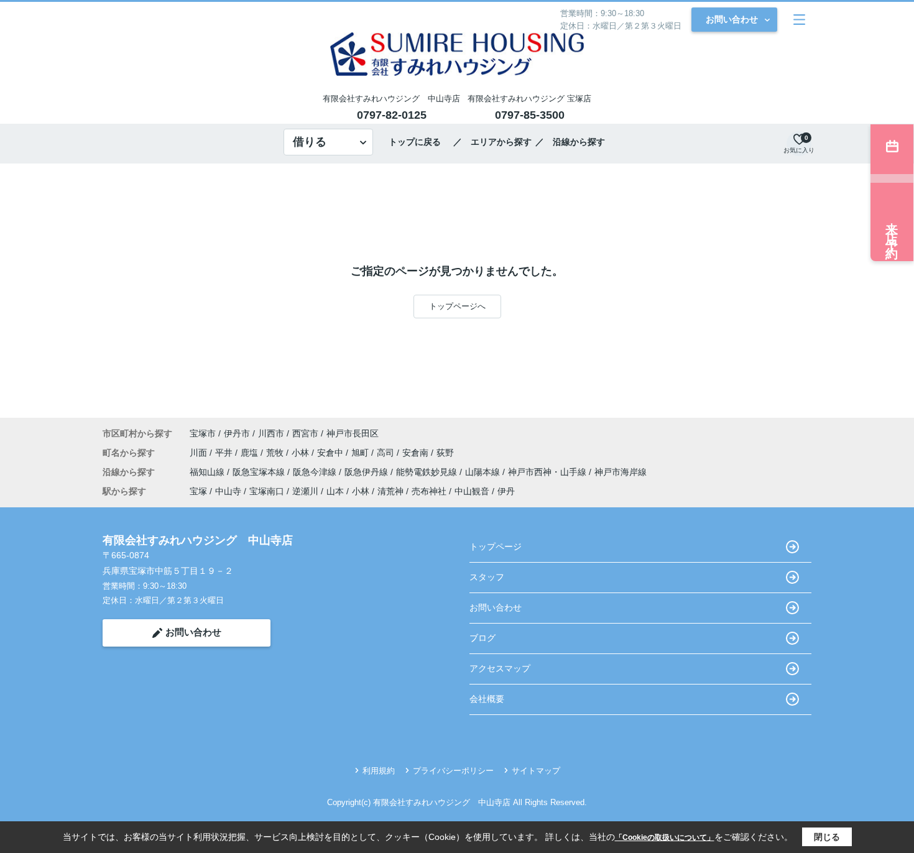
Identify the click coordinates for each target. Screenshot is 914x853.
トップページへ (457, 306)
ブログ (482, 638)
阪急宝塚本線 (260, 472)
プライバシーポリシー (453, 770)
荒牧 (276, 453)
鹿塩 (251, 453)
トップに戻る (419, 142)
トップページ (495, 546)
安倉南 (416, 453)
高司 (387, 453)
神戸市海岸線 (620, 472)
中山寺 (228, 491)
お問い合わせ (732, 19)
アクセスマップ (499, 668)
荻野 (445, 453)
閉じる (827, 837)
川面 (200, 453)
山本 (335, 491)
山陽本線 (483, 472)
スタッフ (486, 577)
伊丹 (506, 491)
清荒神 (390, 491)
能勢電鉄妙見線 (427, 472)
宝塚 (198, 491)
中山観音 (472, 491)
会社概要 (486, 699)
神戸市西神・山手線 (548, 472)
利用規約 (378, 770)
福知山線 (208, 472)
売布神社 (429, 491)
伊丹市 (237, 433)
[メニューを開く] (799, 19)
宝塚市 (203, 433)
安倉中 (331, 453)
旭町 (361, 453)
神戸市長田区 (352, 433)
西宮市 (305, 433)
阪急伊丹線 (367, 472)
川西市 (271, 433)
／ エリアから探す (492, 142)
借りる (309, 142)
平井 (225, 453)
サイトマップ (536, 770)
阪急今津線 (316, 472)
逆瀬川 (305, 491)
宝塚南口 (266, 491)
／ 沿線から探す (570, 142)
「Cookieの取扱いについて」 (664, 837)
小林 (302, 453)
